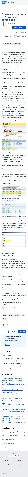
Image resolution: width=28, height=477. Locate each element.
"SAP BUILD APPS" (6, 355)
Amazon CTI (5, 366)
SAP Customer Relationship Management (11, 43)
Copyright (7, 464)
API (11, 366)
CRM (23, 315)
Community (11, 2)
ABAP (23, 358)
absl (3, 360)
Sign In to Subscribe (18, 27)
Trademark (7, 469)
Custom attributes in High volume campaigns (14, 17)
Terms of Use (21, 460)
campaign (11, 315)
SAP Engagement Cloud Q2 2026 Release (13, 409)
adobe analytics (10, 360)
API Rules (17, 366)
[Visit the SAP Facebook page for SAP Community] (9, 455)
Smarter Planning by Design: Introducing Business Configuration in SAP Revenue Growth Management (12, 381)
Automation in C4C (7, 368)
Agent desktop (20, 363)
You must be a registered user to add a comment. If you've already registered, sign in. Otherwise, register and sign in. (13, 339)
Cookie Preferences (7, 473)
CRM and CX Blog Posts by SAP (11, 384)
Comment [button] (22, 331)
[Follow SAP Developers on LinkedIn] (18, 455)
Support (21, 469)
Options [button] (12, 30)
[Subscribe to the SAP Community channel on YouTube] (15, 455)
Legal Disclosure (21, 464)
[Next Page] (15, 371)
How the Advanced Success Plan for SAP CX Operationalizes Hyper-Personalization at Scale (14, 401)
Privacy (7, 460)
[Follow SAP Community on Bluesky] (12, 455)
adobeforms (19, 360)
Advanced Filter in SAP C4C (8, 363)
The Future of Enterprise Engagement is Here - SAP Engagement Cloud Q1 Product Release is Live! (13, 418)
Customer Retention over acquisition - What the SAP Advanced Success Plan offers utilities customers (13, 390)
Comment (7, 345)
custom (4, 318)
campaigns (17, 315)
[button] (7, 39)
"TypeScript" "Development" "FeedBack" (11, 358)
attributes (5, 315)
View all (4, 447)
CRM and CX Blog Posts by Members (11, 6)
